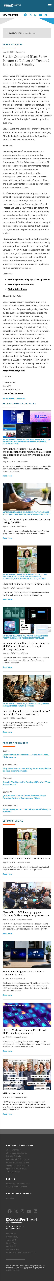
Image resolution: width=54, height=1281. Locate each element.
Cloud (44, 574)
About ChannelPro (14, 1149)
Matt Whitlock (22, 462)
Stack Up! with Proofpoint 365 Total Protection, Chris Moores (26, 755)
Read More (7, 475)
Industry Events (19, 577)
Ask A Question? (13, 1171)
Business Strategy (33, 512)
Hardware (30, 439)
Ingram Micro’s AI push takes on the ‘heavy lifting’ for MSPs (26, 521)
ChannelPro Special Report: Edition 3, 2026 (26, 583)
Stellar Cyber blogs (17, 289)
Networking (8, 441)
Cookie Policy (11, 1246)
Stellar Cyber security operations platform (29, 279)
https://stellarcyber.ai (14, 370)
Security (6, 444)
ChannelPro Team (23, 588)
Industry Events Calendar (16, 1186)
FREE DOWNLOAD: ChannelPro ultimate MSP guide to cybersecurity (25, 1031)
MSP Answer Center (18, 514)
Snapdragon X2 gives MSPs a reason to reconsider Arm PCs (24, 973)
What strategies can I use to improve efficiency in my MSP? (27, 810)
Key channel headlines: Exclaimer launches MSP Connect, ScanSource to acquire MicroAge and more (26, 646)
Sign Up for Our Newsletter (17, 1165)
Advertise (10, 1198)
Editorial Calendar (13, 1156)
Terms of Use (12, 1240)
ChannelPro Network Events (18, 1183)
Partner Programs (22, 441)
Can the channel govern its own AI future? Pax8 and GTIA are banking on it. (26, 712)
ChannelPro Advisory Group (17, 1162)
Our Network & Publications (18, 1159)
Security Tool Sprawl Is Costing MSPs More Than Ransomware (26, 783)
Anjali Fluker (21, 526)
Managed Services (42, 439)
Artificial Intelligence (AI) (14, 398)
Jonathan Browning (24, 919)
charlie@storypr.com (13, 393)
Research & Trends (38, 441)
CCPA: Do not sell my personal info (21, 1252)
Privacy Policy (12, 1243)
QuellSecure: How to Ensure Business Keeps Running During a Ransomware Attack (24, 796)
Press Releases (13, 44)
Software (14, 444)
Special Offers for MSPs (16, 1168)
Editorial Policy (12, 1249)
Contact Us (11, 1233)
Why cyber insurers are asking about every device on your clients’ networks (27, 769)
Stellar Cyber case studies (21, 284)
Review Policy (12, 1236)
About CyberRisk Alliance (16, 1153)
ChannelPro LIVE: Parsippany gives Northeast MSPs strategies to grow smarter (26, 914)
